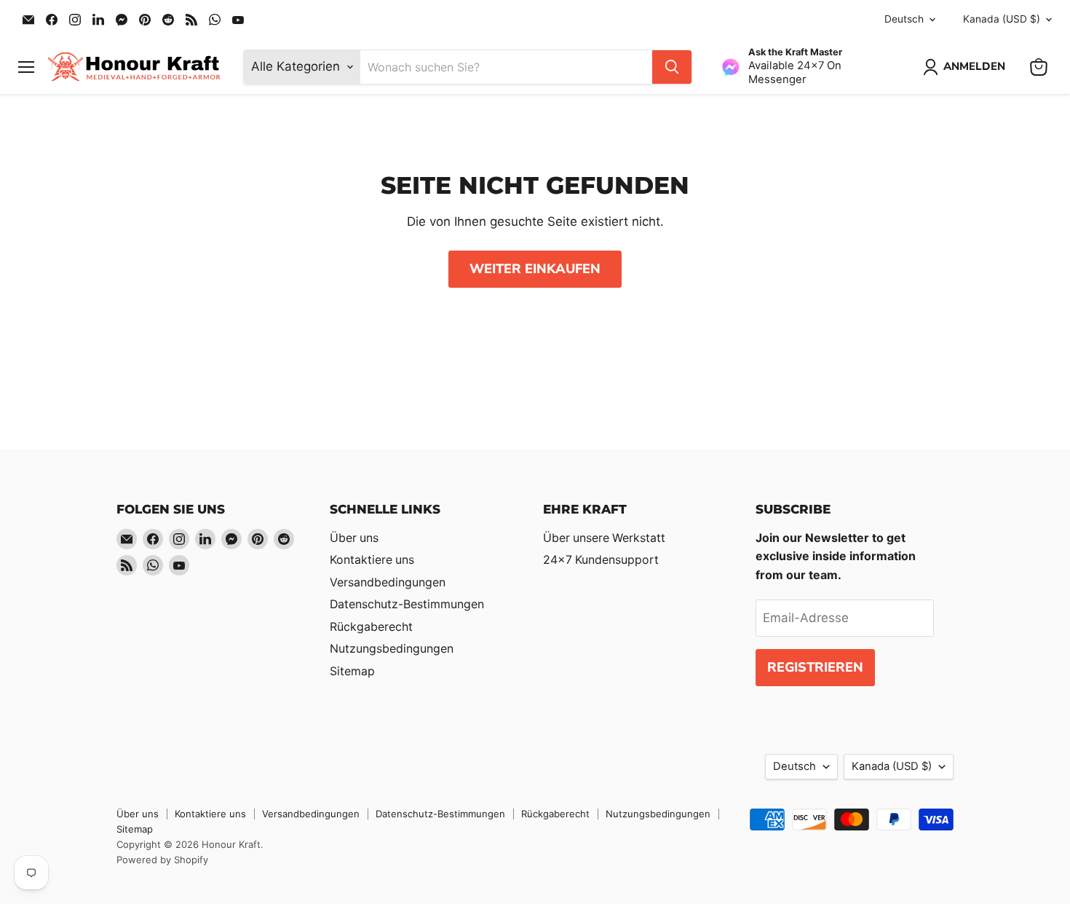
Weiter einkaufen (535, 269)
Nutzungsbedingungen (391, 649)
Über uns (354, 538)
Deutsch (904, 19)
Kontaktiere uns (372, 560)
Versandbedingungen (387, 582)
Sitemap (352, 671)
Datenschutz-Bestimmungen (407, 604)
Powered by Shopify (162, 859)
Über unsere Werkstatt (604, 538)
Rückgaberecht (371, 627)
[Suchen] (671, 67)
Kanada (1001, 19)
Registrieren (815, 667)
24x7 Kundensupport (601, 560)
